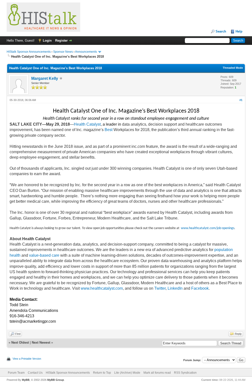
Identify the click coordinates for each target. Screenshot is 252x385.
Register (61, 40)
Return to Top (102, 372)
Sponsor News (63, 51)
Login (47, 40)
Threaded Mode (233, 67)
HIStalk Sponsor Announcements (29, 51)
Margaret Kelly (44, 78)
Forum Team (16, 372)
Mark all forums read (157, 372)
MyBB (26, 379)
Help (239, 31)
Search (221, 31)
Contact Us (35, 372)
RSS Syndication (185, 372)
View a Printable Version (27, 358)
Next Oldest (20, 342)
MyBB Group (55, 379)
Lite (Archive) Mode (127, 372)
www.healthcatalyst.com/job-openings (207, 228)
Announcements (86, 51)
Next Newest (41, 342)
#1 (240, 100)
